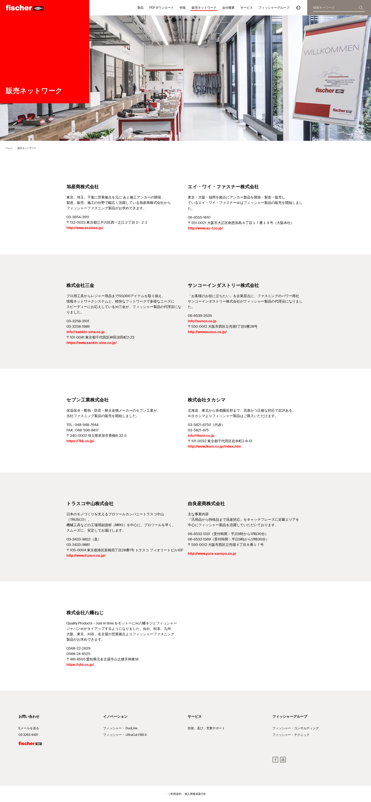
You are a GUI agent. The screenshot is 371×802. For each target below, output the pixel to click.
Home (9, 148)
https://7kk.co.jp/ (80, 441)
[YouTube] (283, 760)
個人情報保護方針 (195, 794)
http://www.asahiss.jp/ (84, 228)
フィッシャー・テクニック (291, 735)
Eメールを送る (29, 728)
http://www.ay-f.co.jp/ (205, 228)
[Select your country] (298, 7)
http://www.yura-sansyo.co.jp (212, 553)
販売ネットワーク (204, 8)
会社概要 (228, 8)
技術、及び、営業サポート (206, 728)
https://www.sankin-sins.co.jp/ (91, 342)
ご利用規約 (174, 794)
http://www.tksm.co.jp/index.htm (214, 446)
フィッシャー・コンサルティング (295, 728)
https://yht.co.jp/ (80, 664)
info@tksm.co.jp (201, 435)
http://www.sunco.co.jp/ (207, 332)
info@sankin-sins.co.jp (85, 332)
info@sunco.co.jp (202, 321)
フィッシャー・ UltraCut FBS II (124, 735)
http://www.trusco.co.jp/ (86, 555)
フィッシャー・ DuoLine (120, 728)
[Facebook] (275, 760)
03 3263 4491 (28, 735)
